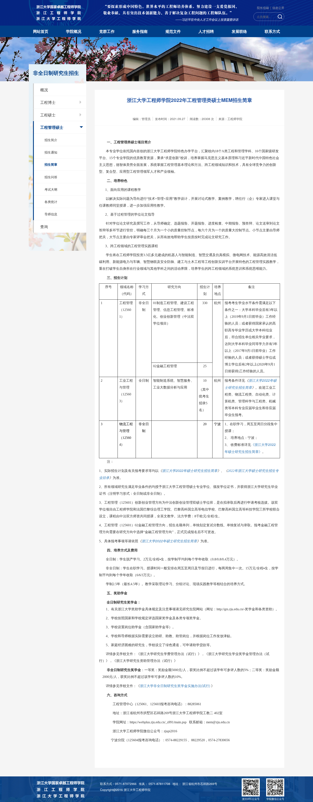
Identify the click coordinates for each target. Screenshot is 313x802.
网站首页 (40, 31)
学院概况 (73, 31)
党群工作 (107, 31)
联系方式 (272, 31)
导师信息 (51, 214)
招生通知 (51, 152)
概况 (44, 89)
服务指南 (140, 31)
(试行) (175, 685)
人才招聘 (206, 31)
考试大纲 (51, 189)
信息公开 (278, 8)
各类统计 (51, 201)
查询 (44, 226)
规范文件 (173, 31)
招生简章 (51, 164)
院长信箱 (263, 8)
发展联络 (239, 31)
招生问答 (51, 177)
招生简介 (51, 140)
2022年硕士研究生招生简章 (189, 470)
